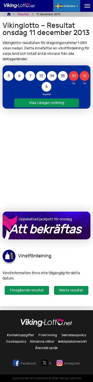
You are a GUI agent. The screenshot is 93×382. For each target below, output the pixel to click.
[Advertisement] (46, 160)
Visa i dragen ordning (46, 103)
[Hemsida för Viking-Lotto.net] (19, 8)
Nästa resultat (71, 290)
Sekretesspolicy (73, 335)
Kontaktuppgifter (20, 335)
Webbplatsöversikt (72, 341)
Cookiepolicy (16, 341)
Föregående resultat (27, 290)
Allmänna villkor (42, 341)
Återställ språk (46, 348)
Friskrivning (47, 335)
